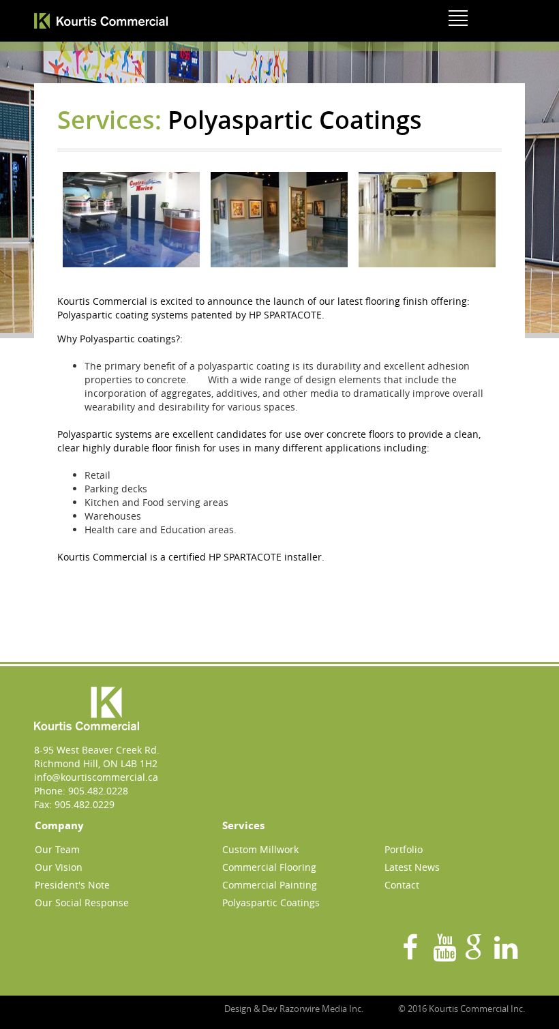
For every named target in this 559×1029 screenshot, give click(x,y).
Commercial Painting (269, 884)
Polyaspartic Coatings (271, 902)
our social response (82, 902)
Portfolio (403, 849)
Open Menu (459, 15)
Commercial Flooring (269, 867)
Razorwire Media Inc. (321, 1008)
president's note (72, 884)
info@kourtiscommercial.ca (96, 777)
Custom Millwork (260, 849)
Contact (401, 884)
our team (57, 849)
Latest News (412, 867)
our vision (58, 867)
